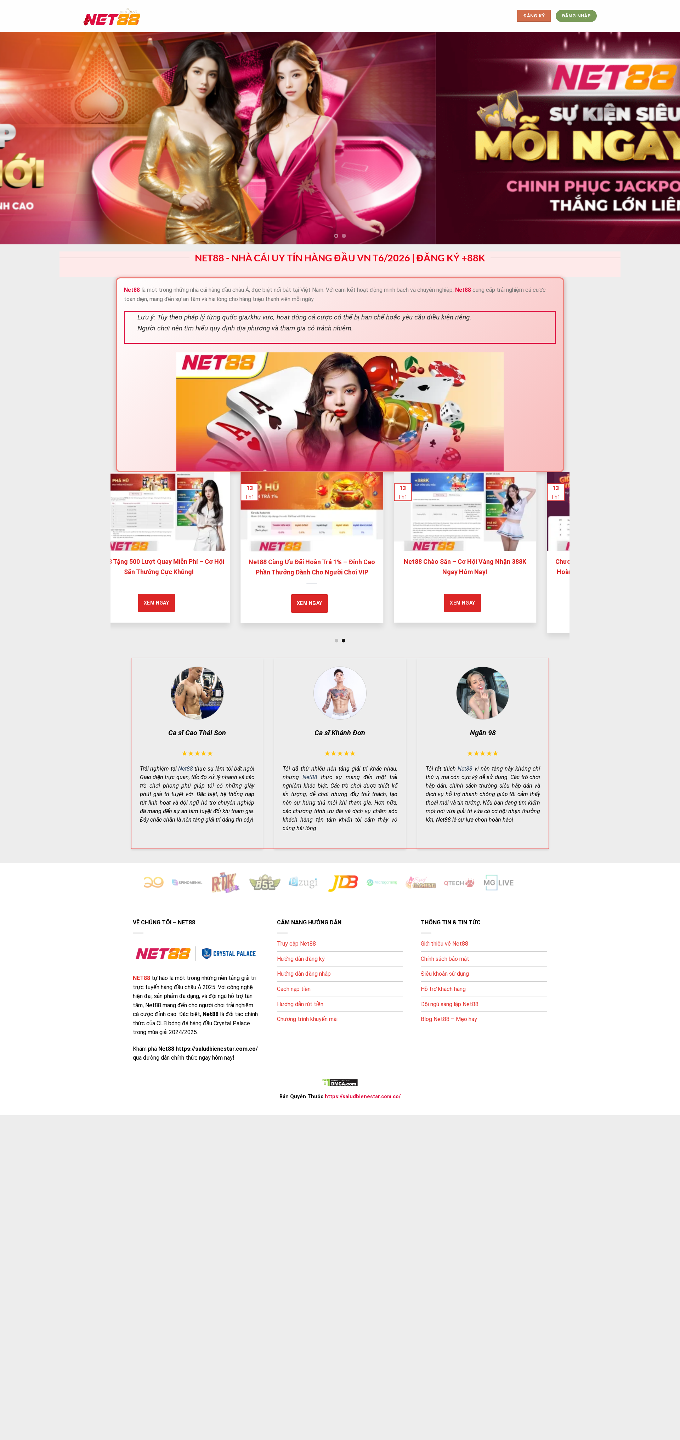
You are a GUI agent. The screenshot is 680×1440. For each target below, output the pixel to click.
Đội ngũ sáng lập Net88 (449, 1003)
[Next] (551, 535)
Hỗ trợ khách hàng (443, 988)
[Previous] (128, 535)
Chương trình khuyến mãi (307, 1019)
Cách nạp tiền (294, 988)
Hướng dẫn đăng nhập (304, 973)
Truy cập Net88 (296, 943)
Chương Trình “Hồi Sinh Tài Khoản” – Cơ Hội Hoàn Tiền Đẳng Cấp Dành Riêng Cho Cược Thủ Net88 (314, 572)
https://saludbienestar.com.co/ (363, 1096)
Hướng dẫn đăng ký (301, 958)
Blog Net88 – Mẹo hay (449, 1019)
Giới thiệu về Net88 (444, 943)
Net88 (185, 768)
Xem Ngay (158, 602)
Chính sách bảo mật (445, 958)
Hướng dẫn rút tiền (300, 1003)
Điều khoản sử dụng (445, 973)
